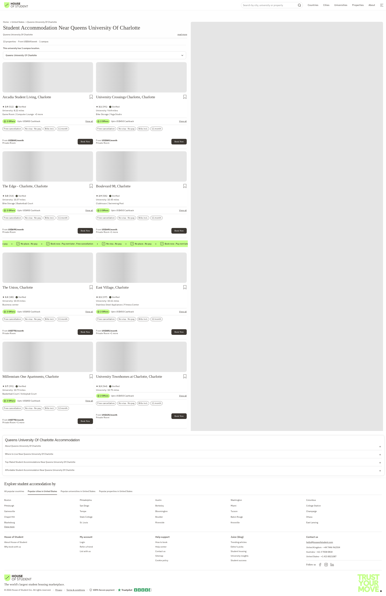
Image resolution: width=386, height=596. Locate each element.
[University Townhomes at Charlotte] (141, 356)
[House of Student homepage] (16, 5)
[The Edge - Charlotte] (47, 166)
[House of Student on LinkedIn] (332, 564)
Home (6, 22)
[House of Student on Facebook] (320, 564)
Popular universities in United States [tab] (78, 491)
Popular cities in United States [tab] (42, 491)
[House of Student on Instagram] (326, 564)
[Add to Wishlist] (91, 97)
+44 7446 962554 (331, 547)
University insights (239, 555)
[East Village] (141, 267)
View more (9, 526)
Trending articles (239, 542)
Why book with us (12, 546)
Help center (161, 546)
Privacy (58, 590)
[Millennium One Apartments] (47, 356)
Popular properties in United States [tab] (115, 491)
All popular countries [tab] (14, 491)
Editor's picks (237, 546)
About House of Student (15, 542)
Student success (238, 560)
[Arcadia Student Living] (47, 77)
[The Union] (47, 267)
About (372, 5)
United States (18, 22)
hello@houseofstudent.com (319, 542)
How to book (161, 542)
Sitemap (159, 555)
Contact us (160, 551)
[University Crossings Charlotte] (141, 77)
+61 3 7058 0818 (324, 552)
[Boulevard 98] (141, 166)
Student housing (238, 551)
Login (82, 542)
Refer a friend (86, 546)
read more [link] (182, 34)
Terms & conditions (75, 590)
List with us (85, 551)
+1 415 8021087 (328, 556)
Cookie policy (161, 560)
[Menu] (382, 5)
